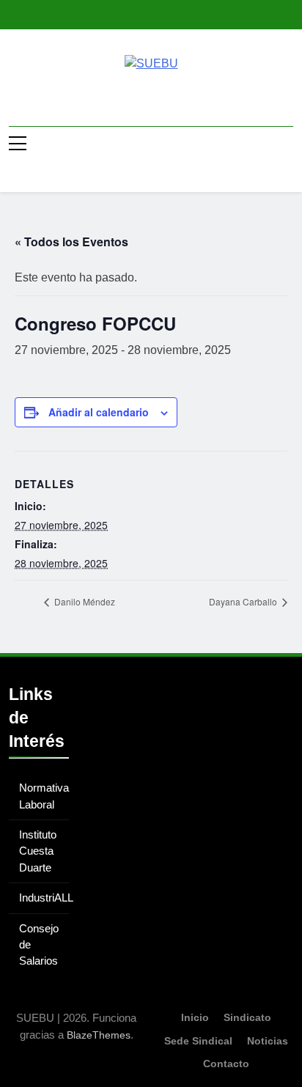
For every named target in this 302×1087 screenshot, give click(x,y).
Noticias (267, 1041)
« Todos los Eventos (71, 241)
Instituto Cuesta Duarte (37, 851)
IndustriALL (46, 897)
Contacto (226, 1063)
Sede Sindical (198, 1041)
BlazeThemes (98, 1035)
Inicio (195, 1017)
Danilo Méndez (83, 601)
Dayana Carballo (244, 601)
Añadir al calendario (98, 412)
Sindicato (247, 1017)
